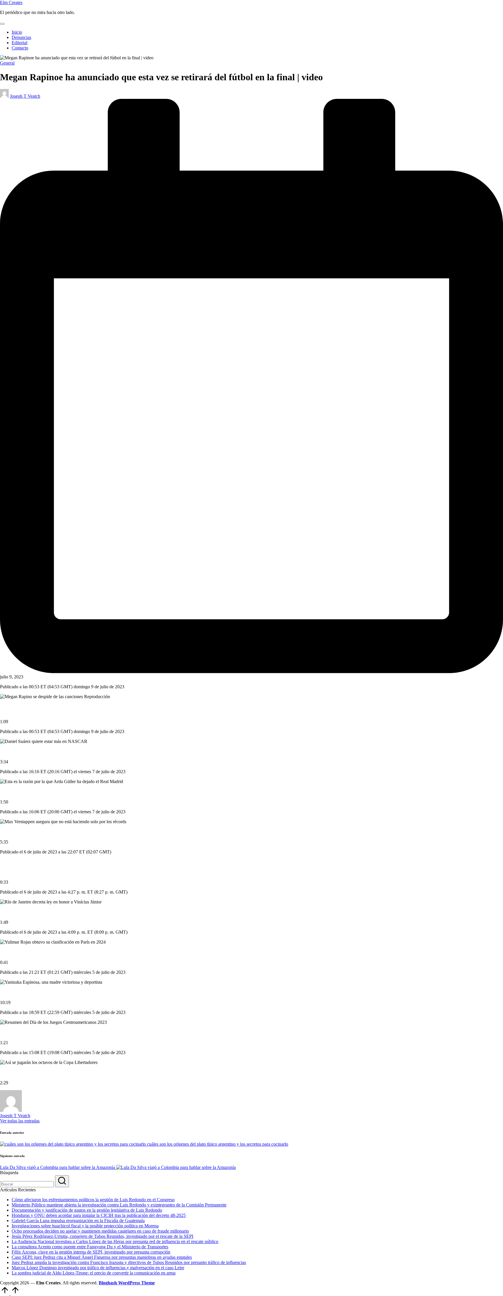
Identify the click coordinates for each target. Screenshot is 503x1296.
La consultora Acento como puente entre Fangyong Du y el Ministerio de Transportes (90, 1246)
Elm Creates (11, 2)
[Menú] (2, 24)
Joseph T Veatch (15, 1115)
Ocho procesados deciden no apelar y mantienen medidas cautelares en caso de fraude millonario (100, 1231)
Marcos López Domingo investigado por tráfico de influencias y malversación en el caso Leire (98, 1267)
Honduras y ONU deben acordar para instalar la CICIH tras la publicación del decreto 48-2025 (99, 1215)
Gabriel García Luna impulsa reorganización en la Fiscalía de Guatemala (78, 1220)
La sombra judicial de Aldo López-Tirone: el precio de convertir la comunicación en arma (94, 1272)
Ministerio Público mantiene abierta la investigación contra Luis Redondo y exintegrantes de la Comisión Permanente (119, 1204)
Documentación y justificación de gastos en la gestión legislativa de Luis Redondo (87, 1210)
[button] (20, 1120)
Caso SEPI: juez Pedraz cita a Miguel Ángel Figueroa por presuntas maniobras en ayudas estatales (102, 1257)
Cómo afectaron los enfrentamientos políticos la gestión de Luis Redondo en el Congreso (93, 1199)
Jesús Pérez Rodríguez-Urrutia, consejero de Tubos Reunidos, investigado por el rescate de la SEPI (102, 1236)
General (7, 62)
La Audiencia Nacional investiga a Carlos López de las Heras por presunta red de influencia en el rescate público (115, 1241)
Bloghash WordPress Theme (127, 1282)
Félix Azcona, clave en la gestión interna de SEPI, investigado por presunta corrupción (91, 1251)
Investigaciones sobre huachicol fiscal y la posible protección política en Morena (85, 1225)
